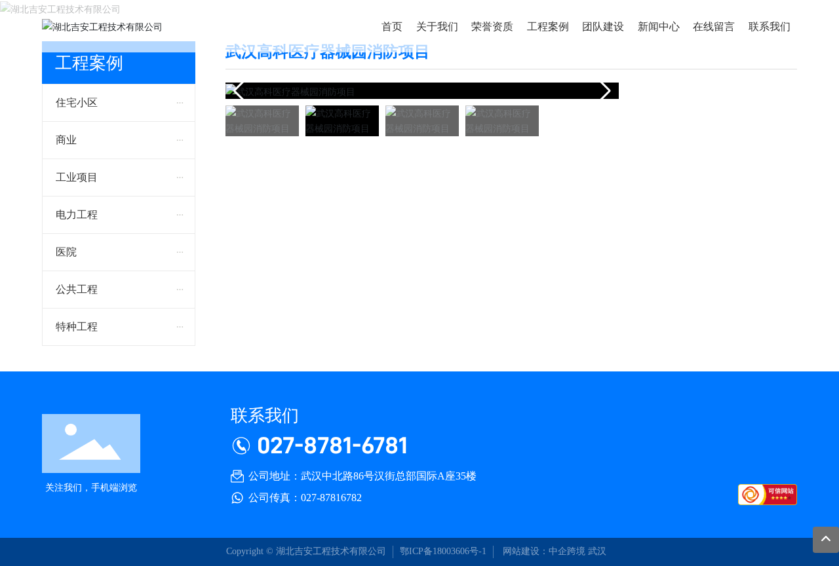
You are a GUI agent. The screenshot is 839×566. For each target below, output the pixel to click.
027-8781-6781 (332, 445)
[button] (603, 91)
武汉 (597, 551)
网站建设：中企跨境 (542, 551)
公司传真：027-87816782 (305, 497)
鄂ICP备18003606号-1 (443, 551)
